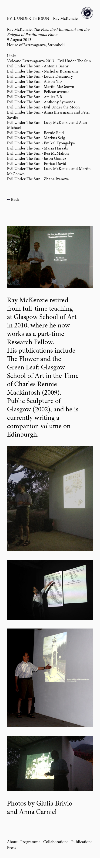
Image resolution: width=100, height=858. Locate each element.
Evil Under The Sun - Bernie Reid (35, 133)
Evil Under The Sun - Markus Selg (36, 138)
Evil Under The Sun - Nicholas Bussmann (42, 71)
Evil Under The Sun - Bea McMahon (38, 154)
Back (15, 200)
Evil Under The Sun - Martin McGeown (40, 87)
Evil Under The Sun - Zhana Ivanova (38, 179)
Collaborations (55, 842)
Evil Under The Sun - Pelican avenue (38, 92)
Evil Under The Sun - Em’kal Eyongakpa (41, 143)
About (12, 842)
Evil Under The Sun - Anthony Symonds (41, 102)
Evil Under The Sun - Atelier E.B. (35, 97)
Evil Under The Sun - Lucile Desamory (40, 77)
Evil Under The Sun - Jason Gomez (36, 159)
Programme (30, 842)
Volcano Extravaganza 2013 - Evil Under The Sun (49, 61)
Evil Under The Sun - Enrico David (36, 164)
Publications (81, 842)
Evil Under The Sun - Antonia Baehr (38, 66)
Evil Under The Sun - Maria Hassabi (37, 148)
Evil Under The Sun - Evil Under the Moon (43, 107)
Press (11, 848)
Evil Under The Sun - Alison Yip (34, 82)
